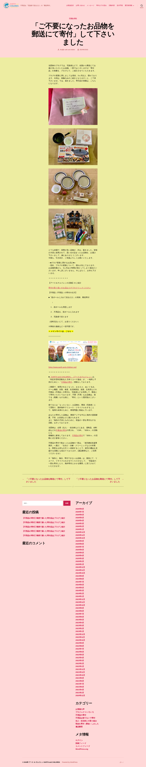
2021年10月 (80, 675)
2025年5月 (80, 553)
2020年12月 (80, 695)
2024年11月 (80, 570)
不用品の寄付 (73, 18)
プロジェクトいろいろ (85, 712)
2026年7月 (80, 512)
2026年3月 (80, 523)
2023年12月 (80, 599)
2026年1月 (80, 529)
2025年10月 (80, 538)
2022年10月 (80, 640)
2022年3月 (80, 660)
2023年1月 (80, 631)
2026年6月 (80, 515)
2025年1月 (80, 564)
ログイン (79, 740)
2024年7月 (80, 582)
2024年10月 (80, 573)
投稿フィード (81, 743)
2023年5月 (80, 620)
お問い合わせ (80, 5)
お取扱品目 (70, 5)
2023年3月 (80, 625)
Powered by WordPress (69, 762)
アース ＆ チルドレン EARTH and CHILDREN (44, 762)
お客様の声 (80, 709)
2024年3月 (80, 590)
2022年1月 (80, 666)
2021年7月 (80, 684)
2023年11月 (80, 602)
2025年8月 (80, 544)
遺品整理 (79, 727)
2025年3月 (80, 558)
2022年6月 (80, 652)
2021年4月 (80, 690)
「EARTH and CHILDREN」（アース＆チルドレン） (71, 377)
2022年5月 (80, 655)
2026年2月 (80, 526)
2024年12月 (80, 567)
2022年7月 (80, 649)
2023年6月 (80, 617)
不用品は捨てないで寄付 (85, 718)
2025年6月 (80, 550)
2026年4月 (80, 520)
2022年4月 (80, 658)
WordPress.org (82, 749)
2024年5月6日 (84, 49)
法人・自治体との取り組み (86, 721)
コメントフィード (83, 746)
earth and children (70, 49)
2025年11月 (80, 535)
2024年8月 (80, 579)
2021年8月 (80, 681)
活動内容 (112, 5)
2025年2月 (80, 561)
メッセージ (90, 5)
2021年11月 (80, 672)
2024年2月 (80, 593)
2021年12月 (80, 669)
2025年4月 (80, 555)
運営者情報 (128, 5)
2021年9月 (80, 678)
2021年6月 (80, 687)
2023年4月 (80, 623)
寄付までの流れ (101, 5)
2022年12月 (80, 634)
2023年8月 (80, 611)
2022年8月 (80, 646)
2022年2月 (80, 663)
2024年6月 (80, 585)
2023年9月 (80, 608)
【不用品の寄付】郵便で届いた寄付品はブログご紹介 (43, 518)
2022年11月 (80, 637)
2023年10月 (80, 605)
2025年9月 (80, 541)
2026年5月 (80, 518)
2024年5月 (80, 588)
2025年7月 (80, 547)
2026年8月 (80, 509)
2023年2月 (80, 628)
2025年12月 (80, 532)
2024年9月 (80, 576)
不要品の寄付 (61, 430)
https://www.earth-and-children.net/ (62, 367)
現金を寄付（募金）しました (87, 724)
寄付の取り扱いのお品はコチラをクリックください (69, 288)
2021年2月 (80, 693)
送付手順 (120, 5)
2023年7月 (80, 614)
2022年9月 (80, 643)
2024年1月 (80, 596)
